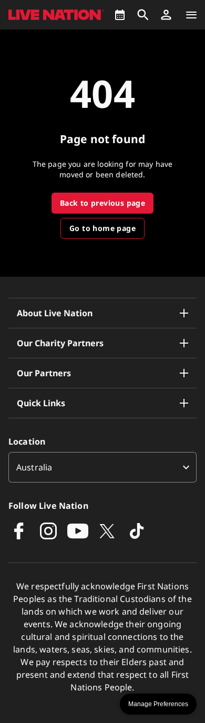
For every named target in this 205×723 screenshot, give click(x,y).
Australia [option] (34, 467)
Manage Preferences (158, 704)
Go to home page (102, 228)
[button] (166, 14)
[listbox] (102, 467)
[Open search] (143, 14)
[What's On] (119, 14)
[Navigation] (191, 14)
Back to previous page (102, 203)
